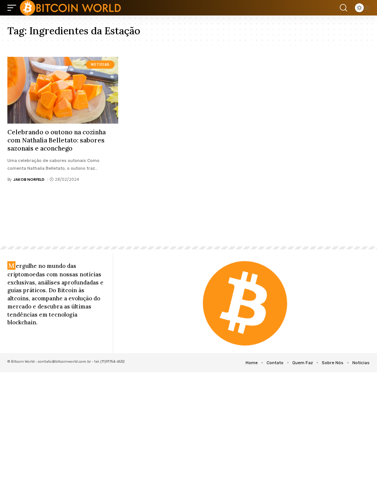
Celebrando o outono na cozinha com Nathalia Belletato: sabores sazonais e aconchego (56, 140)
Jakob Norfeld (29, 179)
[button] (13, 7)
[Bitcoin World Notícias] (70, 7)
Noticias (100, 64)
